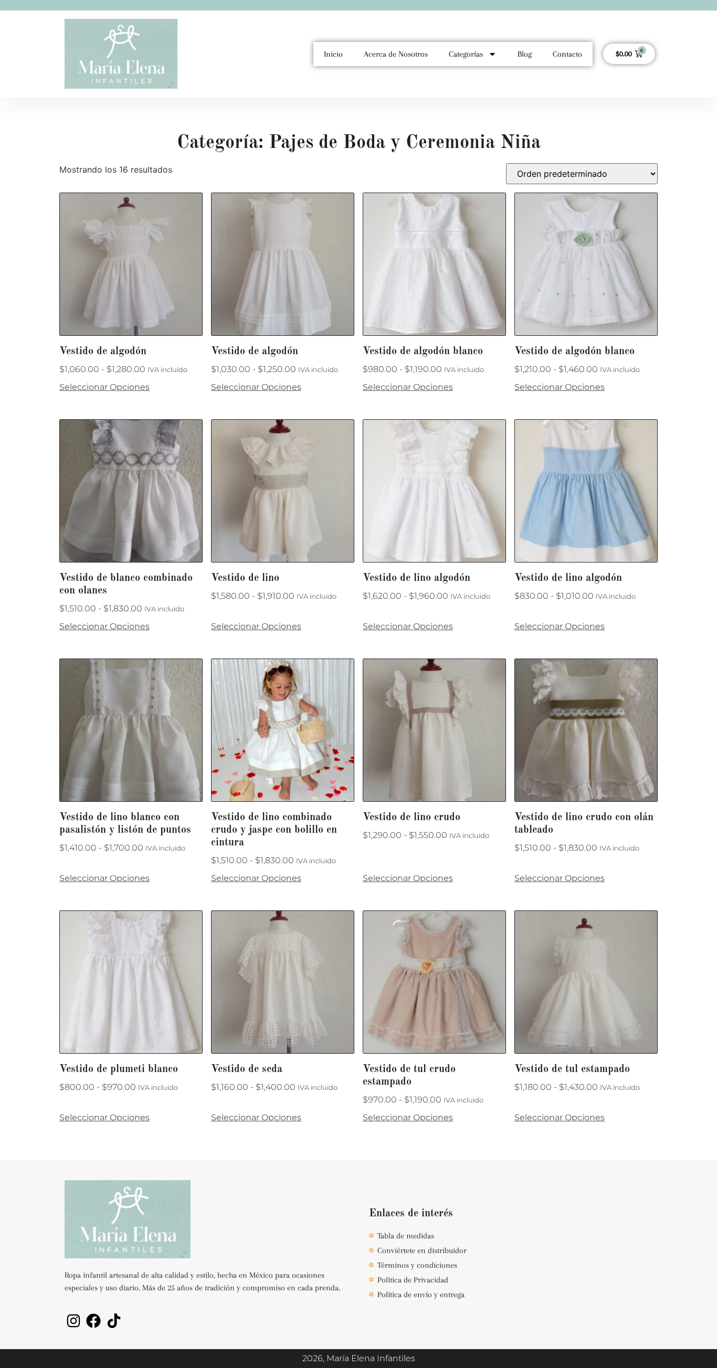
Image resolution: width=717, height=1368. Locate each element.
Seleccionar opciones (104, 387)
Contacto (567, 54)
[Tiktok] (114, 1321)
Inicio (333, 54)
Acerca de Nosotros (396, 54)
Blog (525, 54)
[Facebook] (94, 1321)
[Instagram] (73, 1321)
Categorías (466, 54)
